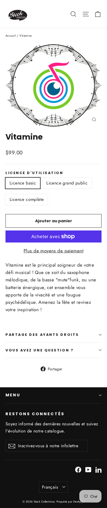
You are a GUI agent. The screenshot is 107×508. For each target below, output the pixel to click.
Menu (12, 395)
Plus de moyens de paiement (53, 250)
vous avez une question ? (39, 350)
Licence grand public (67, 183)
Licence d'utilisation (34, 173)
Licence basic (23, 183)
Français (50, 487)
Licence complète (27, 199)
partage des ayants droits (42, 334)
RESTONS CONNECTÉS (34, 414)
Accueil (10, 35)
